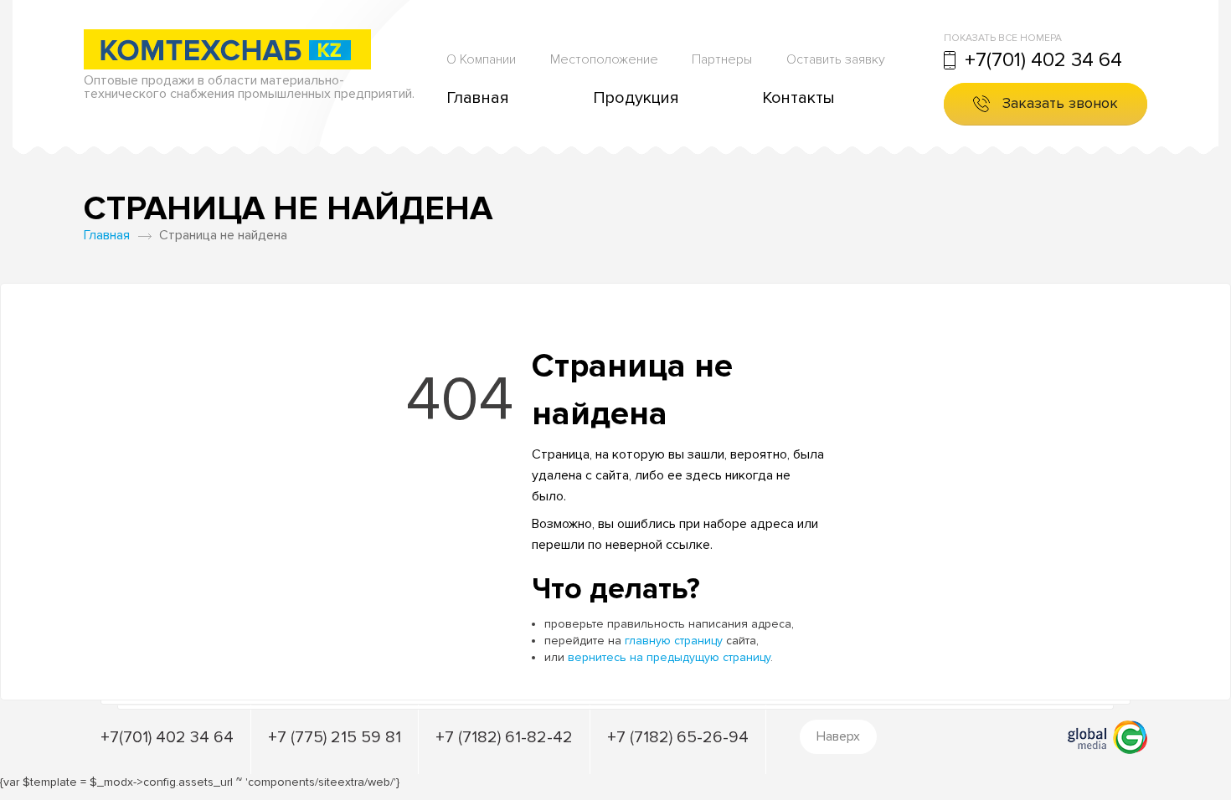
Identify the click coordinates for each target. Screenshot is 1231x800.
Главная (477, 98)
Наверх (838, 736)
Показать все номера (1003, 38)
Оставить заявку (835, 59)
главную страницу (674, 640)
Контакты (798, 98)
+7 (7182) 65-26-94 (678, 737)
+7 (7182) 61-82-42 (504, 737)
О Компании (481, 59)
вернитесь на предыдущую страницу (669, 657)
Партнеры (722, 59)
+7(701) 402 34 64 (1043, 60)
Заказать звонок (1060, 103)
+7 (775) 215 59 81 (334, 737)
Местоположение (604, 59)
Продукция (636, 98)
